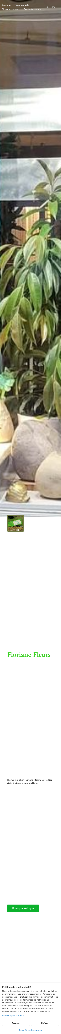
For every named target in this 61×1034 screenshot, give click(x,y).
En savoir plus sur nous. (13, 1015)
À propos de (22, 5)
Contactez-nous (32, 9)
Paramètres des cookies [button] (30, 1030)
